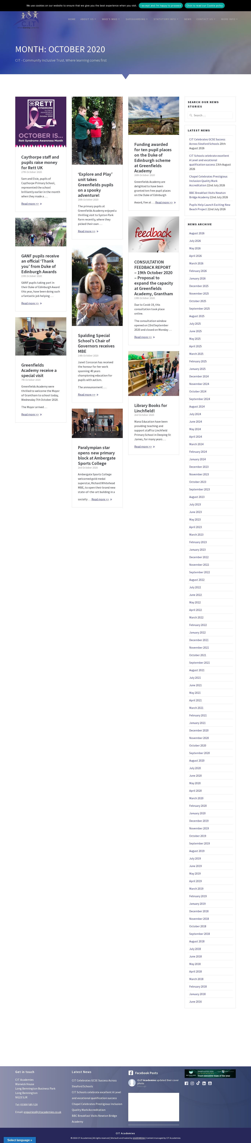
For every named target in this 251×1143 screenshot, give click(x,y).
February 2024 (198, 451)
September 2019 (199, 843)
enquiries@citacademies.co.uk (42, 1112)
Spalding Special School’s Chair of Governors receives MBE (96, 343)
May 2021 (195, 693)
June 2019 (195, 866)
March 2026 (196, 263)
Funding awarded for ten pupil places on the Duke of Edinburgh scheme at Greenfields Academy (153, 157)
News (187, 19)
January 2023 (197, 549)
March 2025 (196, 354)
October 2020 (197, 745)
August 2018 (197, 941)
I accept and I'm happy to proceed (161, 5)
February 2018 (198, 986)
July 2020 (195, 768)
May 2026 (195, 248)
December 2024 (199, 376)
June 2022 (195, 595)
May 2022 (195, 602)
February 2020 (198, 806)
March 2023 (196, 534)
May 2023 (195, 519)
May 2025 (195, 338)
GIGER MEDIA (139, 1138)
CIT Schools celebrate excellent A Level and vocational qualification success (209, 160)
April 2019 (195, 881)
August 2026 (197, 233)
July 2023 (195, 504)
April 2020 (195, 790)
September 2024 (199, 399)
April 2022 (195, 610)
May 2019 (195, 873)
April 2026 (195, 256)
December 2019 (199, 821)
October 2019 (197, 836)
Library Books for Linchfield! (150, 408)
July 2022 (195, 587)
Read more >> (30, 203)
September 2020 (199, 753)
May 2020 (195, 783)
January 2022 (197, 632)
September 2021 (199, 662)
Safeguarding (135, 19)
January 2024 (197, 459)
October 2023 (197, 482)
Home (72, 19)
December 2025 (199, 286)
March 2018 (196, 979)
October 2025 (197, 301)
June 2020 (195, 775)
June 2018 (195, 956)
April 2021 (195, 700)
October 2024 (197, 391)
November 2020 (199, 738)
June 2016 (195, 1001)
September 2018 (199, 934)
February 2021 (198, 715)
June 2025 (195, 331)
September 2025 (199, 308)
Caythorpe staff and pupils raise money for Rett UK (40, 162)
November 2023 (199, 474)
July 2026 (195, 241)
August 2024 (197, 406)
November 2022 (199, 564)
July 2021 (195, 677)
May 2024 (195, 429)
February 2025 (198, 361)
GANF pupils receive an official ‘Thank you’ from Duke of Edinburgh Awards (40, 263)
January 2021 (197, 723)
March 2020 (196, 798)
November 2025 (199, 293)
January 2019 (197, 903)
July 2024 (195, 414)
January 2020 (197, 813)
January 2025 (197, 369)
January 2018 (197, 994)
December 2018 (199, 911)
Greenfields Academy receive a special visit (39, 370)
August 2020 (197, 760)
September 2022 (199, 572)
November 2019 (199, 828)
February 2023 (198, 542)
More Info (228, 19)
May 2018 (195, 964)
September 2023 (199, 489)
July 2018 (195, 949)
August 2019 (197, 851)
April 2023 (195, 527)
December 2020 (199, 730)
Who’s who (109, 19)
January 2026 (197, 278)
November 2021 (199, 647)
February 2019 (198, 896)
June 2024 (195, 421)
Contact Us (204, 19)
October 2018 (197, 926)
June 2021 (195, 685)
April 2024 (195, 436)
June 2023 (195, 512)
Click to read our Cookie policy (205, 5)
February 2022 (198, 625)
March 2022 (196, 617)
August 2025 (197, 316)
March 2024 (196, 444)
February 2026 (198, 271)
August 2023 (197, 497)
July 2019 (195, 858)
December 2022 (199, 557)
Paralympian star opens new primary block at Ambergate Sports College (97, 455)
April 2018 (195, 971)
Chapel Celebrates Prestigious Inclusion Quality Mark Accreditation (208, 181)
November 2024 (199, 384)
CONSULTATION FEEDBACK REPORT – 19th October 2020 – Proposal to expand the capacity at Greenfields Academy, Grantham (153, 278)
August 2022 (197, 580)
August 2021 (197, 670)
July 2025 (195, 323)
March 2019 (196, 888)
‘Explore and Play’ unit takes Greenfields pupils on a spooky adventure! (95, 184)
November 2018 (199, 918)
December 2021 (199, 640)
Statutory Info (165, 19)
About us (87, 19)
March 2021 (196, 708)
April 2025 (195, 346)
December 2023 (199, 467)
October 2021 (197, 655)
